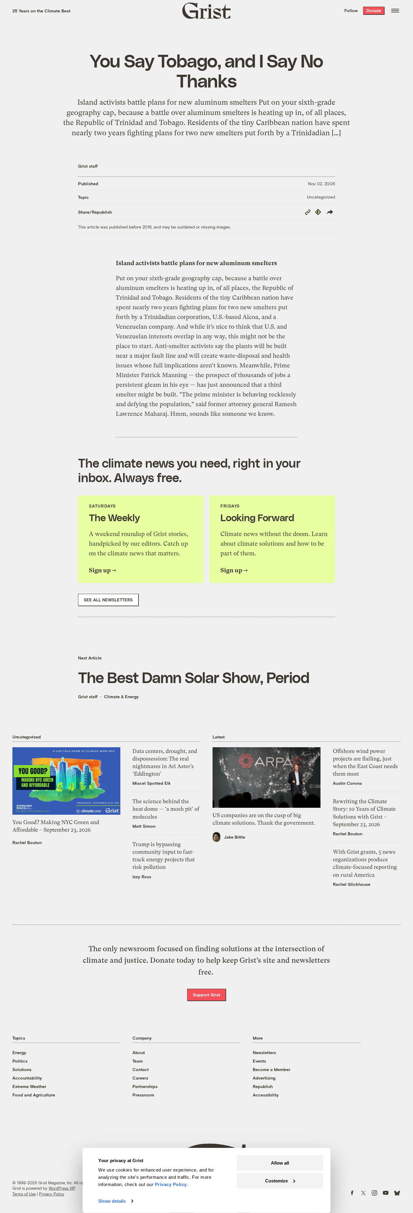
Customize (276, 1180)
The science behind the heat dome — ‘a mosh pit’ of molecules (166, 809)
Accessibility (266, 1094)
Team (137, 1060)
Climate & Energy (121, 696)
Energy (19, 1052)
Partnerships (145, 1086)
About (138, 1052)
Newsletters (264, 1052)
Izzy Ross (141, 876)
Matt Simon (143, 826)
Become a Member (271, 1069)
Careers (140, 1077)
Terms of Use (24, 1194)
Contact (140, 1069)
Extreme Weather (29, 1086)
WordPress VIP (62, 1188)
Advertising (264, 1077)
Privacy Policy (51, 1194)
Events (259, 1060)
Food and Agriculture (33, 1094)
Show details (112, 1201)
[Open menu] (395, 10)
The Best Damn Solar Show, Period (193, 677)
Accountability (27, 1077)
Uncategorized (321, 196)
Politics (20, 1060)
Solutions (21, 1069)
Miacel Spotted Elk (151, 783)
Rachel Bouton (27, 842)
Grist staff (88, 166)
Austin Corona (347, 783)
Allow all (280, 1162)
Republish (263, 1086)
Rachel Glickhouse (351, 884)
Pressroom (143, 1094)
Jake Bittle (234, 837)
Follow (351, 10)
